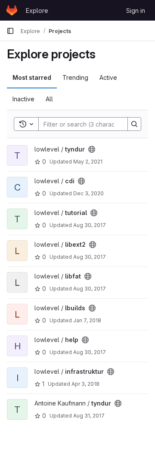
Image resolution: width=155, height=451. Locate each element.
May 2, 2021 (87, 161)
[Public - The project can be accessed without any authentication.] (91, 149)
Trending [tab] (75, 77)
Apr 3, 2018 (85, 384)
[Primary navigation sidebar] (10, 31)
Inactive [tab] (23, 99)
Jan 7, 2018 (87, 320)
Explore (37, 10)
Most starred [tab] (31, 77)
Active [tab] (108, 77)
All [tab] (49, 99)
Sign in (135, 10)
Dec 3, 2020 (88, 193)
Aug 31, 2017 (89, 415)
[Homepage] (12, 10)
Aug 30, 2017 (89, 225)
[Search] (134, 124)
